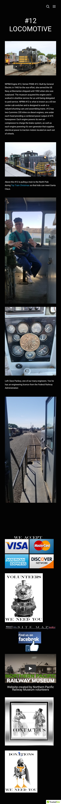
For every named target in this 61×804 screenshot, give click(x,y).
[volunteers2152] (24, 574)
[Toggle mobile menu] (54, 6)
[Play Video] (30, 668)
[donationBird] (21, 752)
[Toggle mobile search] (47, 6)
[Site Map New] (30, 627)
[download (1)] (30, 631)
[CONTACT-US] (29, 698)
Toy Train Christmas (20, 185)
